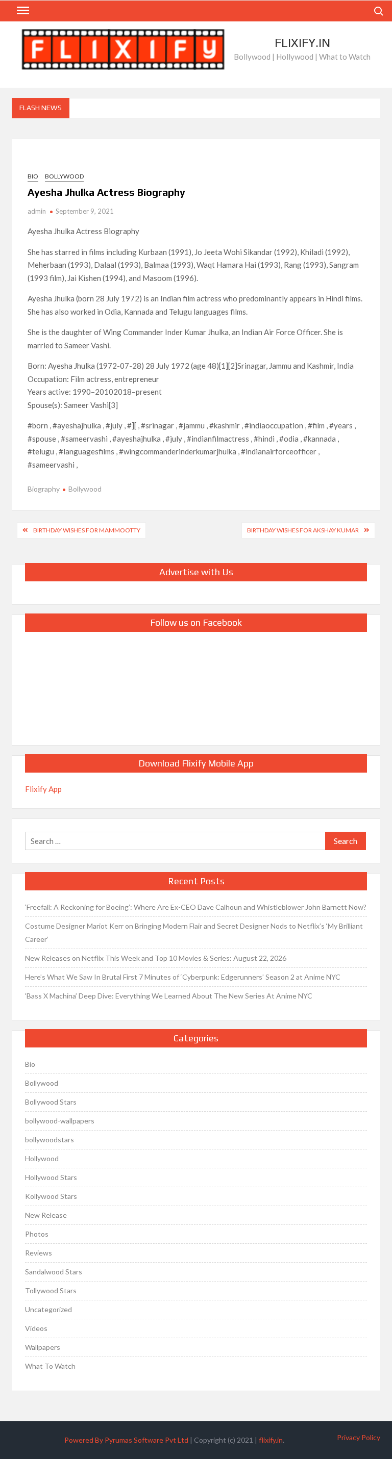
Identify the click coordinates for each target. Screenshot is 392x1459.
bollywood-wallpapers (59, 1120)
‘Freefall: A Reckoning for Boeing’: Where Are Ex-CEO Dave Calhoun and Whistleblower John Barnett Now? (195, 907)
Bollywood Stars (51, 1101)
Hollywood (42, 1158)
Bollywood (64, 176)
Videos (36, 1328)
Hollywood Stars (51, 1177)
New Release (46, 1215)
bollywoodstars (49, 1139)
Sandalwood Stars (53, 1271)
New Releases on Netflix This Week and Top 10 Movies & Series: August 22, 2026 (155, 958)
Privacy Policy (358, 1437)
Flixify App (43, 789)
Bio (33, 176)
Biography (44, 488)
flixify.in (271, 1440)
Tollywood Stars (51, 1290)
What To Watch (50, 1366)
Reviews (38, 1252)
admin (37, 211)
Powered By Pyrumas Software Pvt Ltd (126, 1440)
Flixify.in (302, 42)
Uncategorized (48, 1309)
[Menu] (22, 11)
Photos (36, 1234)
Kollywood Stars (51, 1196)
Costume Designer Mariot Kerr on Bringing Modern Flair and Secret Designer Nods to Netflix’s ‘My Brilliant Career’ (194, 932)
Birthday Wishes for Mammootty (86, 530)
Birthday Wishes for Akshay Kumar (303, 530)
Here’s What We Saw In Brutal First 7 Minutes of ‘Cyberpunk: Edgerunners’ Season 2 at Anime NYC (182, 976)
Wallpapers (42, 1347)
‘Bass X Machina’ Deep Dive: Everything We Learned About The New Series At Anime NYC (168, 995)
